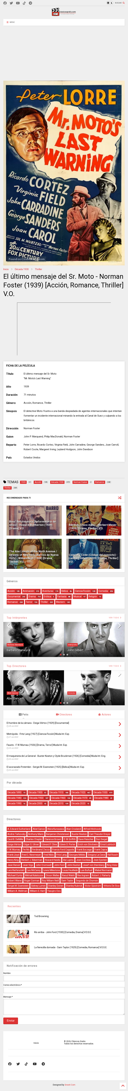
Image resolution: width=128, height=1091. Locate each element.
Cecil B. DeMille (15, 839)
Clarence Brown (52, 839)
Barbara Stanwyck (15, 645)
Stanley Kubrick (74, 885)
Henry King (13, 860)
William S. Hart (37, 891)
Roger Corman (32, 880)
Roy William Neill (50, 880)
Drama (32, 596)
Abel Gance (13, 693)
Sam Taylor (67, 880)
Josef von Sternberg (93, 865)
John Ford (59, 865)
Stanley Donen (56, 885)
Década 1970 (80, 798)
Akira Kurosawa (55, 829)
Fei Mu (26, 849)
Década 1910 (56, 792)
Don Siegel (101, 839)
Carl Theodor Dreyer (99, 834)
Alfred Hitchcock (92, 829)
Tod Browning (41, 916)
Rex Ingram (83, 875)
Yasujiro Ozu (54, 891)
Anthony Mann (36, 834)
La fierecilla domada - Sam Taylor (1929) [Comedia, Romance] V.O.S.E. (70, 947)
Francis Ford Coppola (63, 849)
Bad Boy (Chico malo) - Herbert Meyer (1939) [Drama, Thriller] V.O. (93, 526)
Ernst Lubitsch (107, 844)
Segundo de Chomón (87, 880)
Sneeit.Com (70, 1085)
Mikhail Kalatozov (34, 875)
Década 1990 (14, 803)
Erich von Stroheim (88, 844)
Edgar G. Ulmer (31, 844)
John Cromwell (44, 865)
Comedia (103, 591)
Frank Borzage (84, 849)
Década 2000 (35, 803)
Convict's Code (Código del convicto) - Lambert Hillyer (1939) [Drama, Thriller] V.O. (93, 558)
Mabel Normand (103, 870)
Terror (29, 602)
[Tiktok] (24, 3)
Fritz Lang (61, 854)
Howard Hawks (52, 860)
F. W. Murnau (14, 849)
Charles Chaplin (34, 839)
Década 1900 (35, 792)
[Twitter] (11, 3)
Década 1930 (22, 269)
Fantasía (61, 596)
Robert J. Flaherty (101, 875)
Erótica (47, 596)
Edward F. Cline (49, 844)
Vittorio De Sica (112, 885)
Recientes (14, 906)
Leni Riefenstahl (16, 870)
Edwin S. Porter (68, 844)
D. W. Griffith (70, 839)
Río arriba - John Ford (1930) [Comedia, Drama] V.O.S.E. (63, 932)
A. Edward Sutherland (19, 829)
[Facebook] (5, 3)
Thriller (38, 269)
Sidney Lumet (38, 885)
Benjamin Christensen (57, 834)
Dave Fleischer (86, 839)
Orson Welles (53, 875)
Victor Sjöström (93, 885)
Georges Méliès (77, 854)
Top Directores (16, 666)
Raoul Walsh (68, 875)
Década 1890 (14, 792)
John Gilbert (75, 650)
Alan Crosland (73, 829)
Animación (28, 591)
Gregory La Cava (96, 854)
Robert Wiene (15, 880)
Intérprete (72, 645)
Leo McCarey (76, 698)
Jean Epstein (100, 860)
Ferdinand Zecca (41, 849)
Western (60, 602)
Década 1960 (58, 798)
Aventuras (47, 591)
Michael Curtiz (15, 875)
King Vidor (112, 865)
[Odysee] (18, 3)
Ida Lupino (68, 860)
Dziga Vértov (14, 844)
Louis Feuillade (70, 870)
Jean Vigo (28, 865)
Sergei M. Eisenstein (18, 885)
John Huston (73, 865)
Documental (14, 596)
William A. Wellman (17, 891)
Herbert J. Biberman (31, 860)
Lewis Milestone (51, 870)
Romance (13, 602)
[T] (30, 3)
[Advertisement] (64, 50)
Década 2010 (56, 803)
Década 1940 (14, 798)
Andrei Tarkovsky (17, 834)
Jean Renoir (14, 865)
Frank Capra (100, 849)
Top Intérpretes (17, 617)
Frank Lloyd (13, 854)
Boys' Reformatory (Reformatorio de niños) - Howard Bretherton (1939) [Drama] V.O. (32, 525)
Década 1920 (78, 792)
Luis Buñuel (86, 870)
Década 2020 (78, 803)
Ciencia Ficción (82, 591)
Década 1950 (36, 798)
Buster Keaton (79, 834)
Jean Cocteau (83, 860)
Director (71, 693)
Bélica (65, 591)
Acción (11, 591)
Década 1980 (101, 798)
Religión (93, 596)
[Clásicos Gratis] (64, 14)
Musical (78, 596)
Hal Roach (113, 854)
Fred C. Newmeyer (31, 854)
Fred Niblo (49, 854)
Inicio (6, 269)
